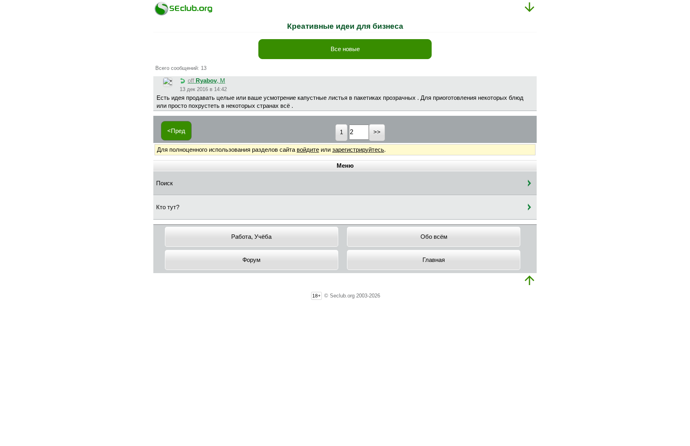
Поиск (164, 183)
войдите (308, 150)
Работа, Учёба (251, 237)
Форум (251, 260)
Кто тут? (167, 207)
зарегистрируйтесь (358, 150)
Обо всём (433, 237)
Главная (433, 260)
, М (206, 80)
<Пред (176, 131)
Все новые (345, 49)
